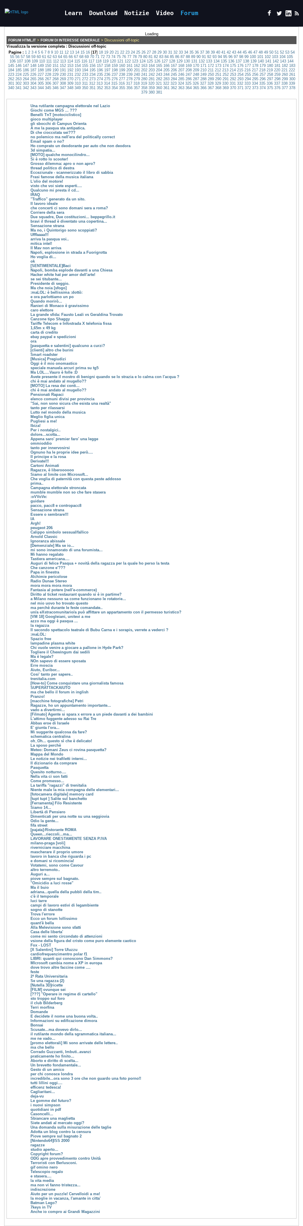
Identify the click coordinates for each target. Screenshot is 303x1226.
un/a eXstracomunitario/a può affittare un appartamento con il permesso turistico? (105, 612)
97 (236, 56)
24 (133, 52)
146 (18, 65)
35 (191, 52)
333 (247, 83)
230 (63, 74)
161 (129, 65)
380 (152, 92)
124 (142, 61)
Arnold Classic (43, 536)
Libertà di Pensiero (47, 812)
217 (255, 70)
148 (33, 65)
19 (106, 52)
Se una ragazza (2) (47, 980)
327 (203, 83)
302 (18, 83)
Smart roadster (44, 354)
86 (177, 56)
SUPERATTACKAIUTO (50, 687)
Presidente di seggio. (50, 283)
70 (92, 56)
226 (33, 74)
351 (92, 88)
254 (240, 74)
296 (263, 79)
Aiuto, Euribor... (45, 670)
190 (55, 70)
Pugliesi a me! (43, 421)
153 (70, 65)
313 (99, 83)
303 (26, 83)
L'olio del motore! (46, 181)
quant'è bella (42, 923)
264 (26, 79)
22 (122, 52)
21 (117, 52)
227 (41, 74)
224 (18, 74)
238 (122, 74)
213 (225, 70)
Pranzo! (37, 696)
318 (136, 83)
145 (11, 65)
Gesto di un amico (47, 1069)
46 (250, 52)
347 (63, 88)
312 (92, 83)
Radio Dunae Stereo (48, 581)
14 (77, 52)
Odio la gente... (44, 821)
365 (196, 88)
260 (285, 74)
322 (166, 83)
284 (174, 79)
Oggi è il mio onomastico (53, 363)
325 (188, 83)
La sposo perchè (45, 745)
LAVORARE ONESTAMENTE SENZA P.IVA (68, 838)
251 (218, 74)
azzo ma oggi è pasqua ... (54, 621)
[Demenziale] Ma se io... (52, 545)
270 (70, 79)
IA (32, 519)
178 (255, 65)
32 (175, 52)
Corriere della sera (47, 212)
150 (48, 65)
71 (97, 56)
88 (188, 56)
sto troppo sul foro (47, 998)
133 (209, 61)
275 (107, 79)
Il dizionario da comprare (53, 763)
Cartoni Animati (44, 465)
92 (209, 56)
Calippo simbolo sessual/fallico (59, 532)
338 (284, 83)
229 (55, 74)
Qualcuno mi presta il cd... (54, 190)
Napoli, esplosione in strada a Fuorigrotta (68, 252)
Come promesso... (47, 781)
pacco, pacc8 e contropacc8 (55, 505)
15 (82, 52)
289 (211, 79)
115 (77, 61)
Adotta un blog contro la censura (60, 1131)
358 (144, 88)
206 (174, 70)
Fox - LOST (40, 945)
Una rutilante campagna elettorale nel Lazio (70, 106)
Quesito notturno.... (48, 772)
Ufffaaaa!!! (39, 234)
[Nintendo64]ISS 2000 (50, 1140)
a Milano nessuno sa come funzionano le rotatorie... (78, 599)
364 (189, 88)
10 (56, 52)
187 (33, 70)
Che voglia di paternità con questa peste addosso (75, 479)
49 (266, 52)
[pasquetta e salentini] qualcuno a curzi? (67, 345)
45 (245, 52)
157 (100, 65)
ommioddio (41, 443)
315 (114, 83)
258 (270, 74)
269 (63, 79)
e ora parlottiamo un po (52, 297)
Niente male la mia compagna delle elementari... (74, 790)
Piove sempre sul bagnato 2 (56, 1136)
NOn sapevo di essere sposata (58, 661)
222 (292, 70)
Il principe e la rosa (48, 456)
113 (63, 61)
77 (129, 56)
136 (231, 61)
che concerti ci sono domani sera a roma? (69, 208)
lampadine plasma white (52, 643)
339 (292, 83)
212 (218, 70)
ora (33, 341)
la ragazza (39, 625)
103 (275, 56)
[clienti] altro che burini (51, 350)
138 (246, 61)
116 (84, 61)
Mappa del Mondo (46, 754)
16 (88, 52)
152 (63, 65)
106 (12, 61)
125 (150, 61)
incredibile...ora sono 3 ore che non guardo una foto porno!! (85, 1078)
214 (233, 70)
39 (213, 52)
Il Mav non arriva (45, 248)
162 (137, 65)
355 (122, 88)
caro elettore (41, 310)
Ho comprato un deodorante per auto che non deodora (80, 146)
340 (11, 88)
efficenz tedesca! (45, 1087)
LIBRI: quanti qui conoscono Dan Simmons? (71, 958)
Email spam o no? (47, 141)
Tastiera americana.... (50, 559)
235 (100, 74)
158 (107, 65)
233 (85, 74)
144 (290, 61)
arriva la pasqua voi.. (49, 239)
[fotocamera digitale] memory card (62, 794)
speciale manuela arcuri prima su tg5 (64, 368)
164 (152, 65)
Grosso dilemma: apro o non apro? (62, 163)
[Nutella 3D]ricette (46, 985)
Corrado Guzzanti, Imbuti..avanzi (60, 1052)
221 (284, 70)
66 (71, 56)
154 (78, 65)
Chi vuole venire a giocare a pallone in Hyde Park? (76, 647)
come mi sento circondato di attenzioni (66, 936)
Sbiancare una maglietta (52, 1118)
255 (248, 74)
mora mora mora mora (51, 585)
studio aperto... (44, 1149)
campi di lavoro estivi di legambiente (64, 905)
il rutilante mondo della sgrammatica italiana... (73, 1034)
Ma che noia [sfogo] (48, 288)
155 (85, 65)
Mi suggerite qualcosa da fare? (58, 732)
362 (174, 88)
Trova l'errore (42, 914)
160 (122, 65)
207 (181, 70)
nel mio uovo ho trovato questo (59, 603)
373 (255, 88)
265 (33, 79)
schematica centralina (50, 736)
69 (87, 56)
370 (233, 88)
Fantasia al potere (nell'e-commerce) (63, 590)
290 (218, 79)
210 (203, 70)
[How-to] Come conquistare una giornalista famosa (76, 683)
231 (70, 74)
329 (218, 83)
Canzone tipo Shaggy (50, 319)
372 (248, 88)
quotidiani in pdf (45, 1109)
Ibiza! (35, 425)
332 (240, 83)
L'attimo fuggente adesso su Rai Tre (63, 718)
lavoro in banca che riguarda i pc (60, 856)
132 (202, 61)
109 (35, 61)
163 (144, 65)
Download (103, 13)
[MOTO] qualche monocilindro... (60, 154)
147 (26, 65)
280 (144, 79)
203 (152, 70)
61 (44, 56)
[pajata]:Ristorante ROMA (53, 829)
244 (166, 74)
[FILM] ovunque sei (48, 989)
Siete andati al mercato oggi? (57, 1123)
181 (277, 65)
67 (76, 56)
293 (240, 79)
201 (137, 70)
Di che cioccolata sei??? (52, 132)
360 (159, 88)
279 (137, 79)
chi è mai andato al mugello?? (58, 381)
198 (115, 70)
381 (159, 92)
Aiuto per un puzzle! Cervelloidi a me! (65, 1194)
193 (78, 70)
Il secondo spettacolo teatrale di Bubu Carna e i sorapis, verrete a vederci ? (99, 630)
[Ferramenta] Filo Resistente (56, 803)
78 (135, 56)
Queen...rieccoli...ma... (51, 834)
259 (277, 74)
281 (152, 79)
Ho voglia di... (43, 257)
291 (226, 79)
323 (173, 83)
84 (167, 56)
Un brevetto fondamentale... (55, 1065)
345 (48, 88)
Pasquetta (39, 767)
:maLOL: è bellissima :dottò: (56, 292)
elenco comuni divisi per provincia (62, 399)
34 (186, 52)
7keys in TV (41, 1207)
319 (144, 83)
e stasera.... (40, 1176)
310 (78, 83)
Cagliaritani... (42, 1092)
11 (61, 52)
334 (255, 83)
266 (41, 79)
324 (181, 83)
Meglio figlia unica (47, 416)
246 (181, 74)
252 (226, 74)
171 (203, 65)
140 (261, 61)
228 (48, 74)
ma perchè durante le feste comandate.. (66, 607)
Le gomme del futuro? (50, 1100)
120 (113, 61)
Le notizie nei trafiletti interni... (58, 758)
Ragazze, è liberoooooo (52, 470)
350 (85, 88)
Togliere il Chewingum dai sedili (60, 652)
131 (194, 61)
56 (17, 56)
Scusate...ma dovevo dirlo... (56, 1029)
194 (85, 70)
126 (157, 61)
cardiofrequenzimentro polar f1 (58, 954)
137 (239, 61)
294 (248, 79)
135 (224, 61)
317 (129, 83)
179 (263, 65)
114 (70, 61)
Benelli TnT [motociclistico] (55, 115)
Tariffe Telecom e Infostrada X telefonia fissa (71, 323)
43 (234, 52)
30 (165, 52)
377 (285, 88)
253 (233, 74)
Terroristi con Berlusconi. (53, 1163)
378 (292, 88)
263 (18, 79)
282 (159, 79)
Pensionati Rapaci (47, 394)
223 (11, 74)
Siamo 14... (40, 807)
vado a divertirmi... (47, 710)
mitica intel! (41, 243)
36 (197, 52)
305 (41, 83)
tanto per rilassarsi (47, 408)
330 (225, 83)
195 (92, 70)
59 (33, 56)
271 (78, 79)
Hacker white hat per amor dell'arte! (62, 274)
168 (181, 65)
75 (119, 56)
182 (285, 65)
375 (270, 88)
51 (277, 52)
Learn (73, 13)
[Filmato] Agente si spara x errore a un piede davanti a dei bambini (91, 714)
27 (149, 52)
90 (198, 56)
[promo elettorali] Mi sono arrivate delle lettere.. (74, 1043)
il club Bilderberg (46, 1003)
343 (33, 88)
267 (48, 79)
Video (165, 13)
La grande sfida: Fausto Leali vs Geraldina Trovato (76, 314)
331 (233, 83)
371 (240, 88)
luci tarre (38, 901)
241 (144, 74)
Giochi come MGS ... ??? (53, 110)
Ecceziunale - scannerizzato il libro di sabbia (71, 172)
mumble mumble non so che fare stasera (68, 492)
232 (78, 74)
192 (70, 70)
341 (18, 88)
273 (92, 79)
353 (107, 88)
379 (144, 92)
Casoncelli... (41, 1114)
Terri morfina (42, 1007)
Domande (39, 1012)
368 (218, 88)
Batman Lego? (43, 1203)
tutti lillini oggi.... (46, 1083)
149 (41, 65)
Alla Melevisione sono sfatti (55, 927)
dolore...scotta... (45, 434)
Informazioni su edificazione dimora (63, 1020)
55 (12, 56)
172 (211, 65)
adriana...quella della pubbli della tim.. (65, 892)
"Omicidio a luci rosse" (51, 883)
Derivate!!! (39, 461)
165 (159, 65)
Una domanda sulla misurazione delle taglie (70, 1127)
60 (39, 56)
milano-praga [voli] (47, 843)
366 (203, 88)
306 (48, 83)
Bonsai (36, 1025)
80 (145, 56)
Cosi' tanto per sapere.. (51, 674)
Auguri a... (40, 874)
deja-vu (37, 1096)
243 (159, 74)
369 (226, 88)
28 (154, 52)
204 (159, 70)
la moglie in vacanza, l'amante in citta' (65, 1198)
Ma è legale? (42, 656)
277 (122, 79)
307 (55, 83)
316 (122, 83)
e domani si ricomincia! (52, 861)
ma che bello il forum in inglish (59, 692)
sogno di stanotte (46, 909)
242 (152, 74)
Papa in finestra (44, 572)
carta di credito (44, 332)
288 (203, 79)
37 (202, 52)
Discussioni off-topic (87, 46)
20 (111, 52)
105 (290, 56)
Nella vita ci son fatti (49, 776)
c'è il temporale (44, 896)
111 (49, 61)
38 (207, 52)
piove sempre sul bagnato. (54, 878)
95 (225, 56)
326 (196, 83)
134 (216, 61)
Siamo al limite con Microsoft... (59, 474)
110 (42, 61)
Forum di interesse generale (70, 40)
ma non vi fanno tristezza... (55, 1185)
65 (65, 56)
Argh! (35, 523)
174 (226, 65)
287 (196, 79)
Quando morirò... (46, 301)
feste (34, 972)
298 (277, 79)
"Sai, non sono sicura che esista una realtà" (70, 403)
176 (240, 65)
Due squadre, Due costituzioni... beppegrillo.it (72, 217)
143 (283, 61)
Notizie (136, 13)
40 (218, 52)
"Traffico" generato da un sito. (58, 199)
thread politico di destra (52, 168)
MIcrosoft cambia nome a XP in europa (66, 963)
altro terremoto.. (45, 869)
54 (293, 52)
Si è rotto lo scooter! (49, 159)
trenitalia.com (43, 679)
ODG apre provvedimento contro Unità (65, 1158)
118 (98, 61)
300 (292, 79)
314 (107, 83)
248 (196, 74)
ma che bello (42, 1047)
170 (196, 65)
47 (255, 52)
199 (122, 70)
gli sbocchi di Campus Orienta (58, 123)
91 (204, 56)
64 (60, 56)
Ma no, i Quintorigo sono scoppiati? (63, 230)
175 (233, 65)
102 (268, 56)
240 (137, 74)
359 (152, 88)
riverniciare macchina (50, 847)
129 (179, 61)
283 (166, 79)
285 (181, 79)
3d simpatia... (42, 150)
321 (159, 83)
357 (137, 88)
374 (263, 88)
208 (189, 70)
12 (67, 52)
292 (233, 79)
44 (239, 52)
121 (120, 61)
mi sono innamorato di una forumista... (66, 550)
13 (72, 52)
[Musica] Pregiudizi (48, 359)
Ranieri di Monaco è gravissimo (59, 305)
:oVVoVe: (38, 496)
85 (172, 56)
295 (255, 79)
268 (55, 79)
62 (49, 56)
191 (63, 70)
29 (159, 52)
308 (63, 83)
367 (211, 88)
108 (27, 61)
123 (135, 61)
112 (56, 61)
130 (187, 61)
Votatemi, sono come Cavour (56, 865)
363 (181, 88)
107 (20, 61)
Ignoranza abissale (47, 541)
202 (144, 70)
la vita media (42, 1180)
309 (70, 83)
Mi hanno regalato (47, 554)
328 (210, 83)
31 (170, 52)
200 (129, 70)
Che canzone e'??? (47, 567)
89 (193, 56)
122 (128, 61)
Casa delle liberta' (46, 932)
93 (214, 56)
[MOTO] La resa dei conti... (55, 385)
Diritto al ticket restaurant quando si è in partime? (76, 594)
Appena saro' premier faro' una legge (64, 439)
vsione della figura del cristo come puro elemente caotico (83, 941)
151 (55, 65)
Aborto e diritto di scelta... (54, 1060)
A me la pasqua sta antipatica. (58, 128)
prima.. (36, 483)
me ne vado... (42, 1038)
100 (253, 56)
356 (129, 88)
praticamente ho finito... (52, 1056)
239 (129, 74)
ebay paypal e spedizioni (53, 337)
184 (11, 70)
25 (138, 52)
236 (107, 74)
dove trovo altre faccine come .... (60, 967)
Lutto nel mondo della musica (58, 412)
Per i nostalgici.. (45, 430)
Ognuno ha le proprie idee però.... (61, 452)
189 (48, 70)
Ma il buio (39, 887)
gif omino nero (44, 1167)
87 (182, 56)
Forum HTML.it (22, 40)
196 (100, 70)
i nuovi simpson (45, 1105)
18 (101, 52)
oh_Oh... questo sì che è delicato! (61, 741)
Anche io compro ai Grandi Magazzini (65, 1211)
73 (108, 56)
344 (41, 88)
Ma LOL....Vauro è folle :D (54, 372)
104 (282, 56)
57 (23, 56)
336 (270, 83)
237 (115, 74)
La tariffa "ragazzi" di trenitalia (58, 785)
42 (229, 52)
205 (166, 70)
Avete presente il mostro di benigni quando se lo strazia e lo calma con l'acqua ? (104, 377)
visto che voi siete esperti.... (56, 186)
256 (255, 74)
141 (268, 61)
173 (218, 65)
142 (276, 61)
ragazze (37, 1145)
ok (32, 261)
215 (240, 70)
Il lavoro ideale (44, 203)
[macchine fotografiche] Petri (56, 701)
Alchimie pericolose (48, 576)
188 (41, 70)
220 (277, 70)
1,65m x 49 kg (43, 328)
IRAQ (35, 194)
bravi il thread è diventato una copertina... (68, 221)
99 (246, 56)
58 (28, 56)
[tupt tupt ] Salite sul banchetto (58, 798)
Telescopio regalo (46, 1171)
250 (211, 74)
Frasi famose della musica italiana (61, 177)
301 (11, 83)
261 (292, 74)
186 (26, 70)
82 (156, 56)
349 (78, 88)
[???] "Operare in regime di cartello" (63, 994)
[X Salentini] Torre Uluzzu (54, 949)
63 (55, 56)
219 (270, 70)
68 (81, 56)
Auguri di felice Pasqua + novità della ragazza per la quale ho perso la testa (99, 563)
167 (174, 65)
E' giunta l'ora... (44, 727)
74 (113, 56)
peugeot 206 (41, 528)
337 (277, 83)
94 (220, 56)
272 (85, 79)
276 (115, 79)
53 (287, 52)
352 (100, 88)
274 (100, 79)
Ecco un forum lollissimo (53, 918)
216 (247, 70)
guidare (37, 501)
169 (189, 65)
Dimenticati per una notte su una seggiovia (69, 816)
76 (124, 56)
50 (271, 52)
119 (106, 61)
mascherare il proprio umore (56, 852)
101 (260, 56)
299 (285, 79)
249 (203, 74)
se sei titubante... (46, 279)
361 (166, 88)
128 (172, 61)
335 (262, 83)
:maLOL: (38, 634)
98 (241, 56)
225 (26, 74)
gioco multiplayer (46, 119)
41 (223, 52)
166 (166, 65)
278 (129, 79)
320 (151, 83)
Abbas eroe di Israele (49, 723)
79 (140, 56)
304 (33, 83)
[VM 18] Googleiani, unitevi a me (60, 616)
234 (92, 74)
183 (292, 65)
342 (26, 88)
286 (189, 79)
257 (263, 74)
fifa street (38, 825)
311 (85, 83)
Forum (189, 13)
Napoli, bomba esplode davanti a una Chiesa (71, 270)
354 (115, 88)
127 (165, 61)
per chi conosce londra (51, 1074)
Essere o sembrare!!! (49, 514)
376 (277, 88)
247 (189, 74)
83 (161, 56)
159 (115, 65)
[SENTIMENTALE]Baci (50, 265)
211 (211, 70)
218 (262, 70)
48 (261, 52)
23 (127, 52)
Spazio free (40, 639)
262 (11, 79)
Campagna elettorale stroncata (58, 488)
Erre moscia (41, 665)
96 (230, 56)
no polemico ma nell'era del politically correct (72, 137)
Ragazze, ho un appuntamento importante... (70, 705)
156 (92, 65)
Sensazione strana (47, 226)
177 (248, 65)
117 (91, 61)
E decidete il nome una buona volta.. (64, 1016)
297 (270, 79)
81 (151, 56)
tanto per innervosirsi (50, 448)
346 (55, 88)
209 (196, 70)
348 (70, 88)
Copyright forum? (46, 1154)
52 (282, 52)
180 (270, 65)
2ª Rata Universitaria (48, 976)
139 (253, 61)
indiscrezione (42, 1189)
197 (107, 70)
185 (18, 70)
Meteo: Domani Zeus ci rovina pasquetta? (68, 750)
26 (143, 52)
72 (103, 56)
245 (174, 74)
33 (181, 52)
